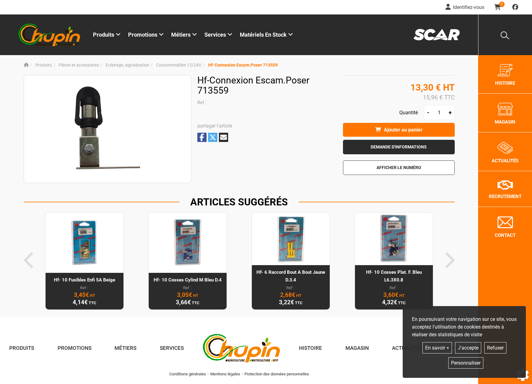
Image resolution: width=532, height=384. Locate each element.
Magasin (357, 348)
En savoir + (437, 348)
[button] (243, 65)
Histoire (310, 348)
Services (172, 348)
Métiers (125, 348)
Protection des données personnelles (276, 374)
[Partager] (223, 137)
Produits (103, 34)
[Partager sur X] (212, 137)
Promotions (142, 34)
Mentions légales (225, 374)
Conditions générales (187, 374)
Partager (202, 137)
